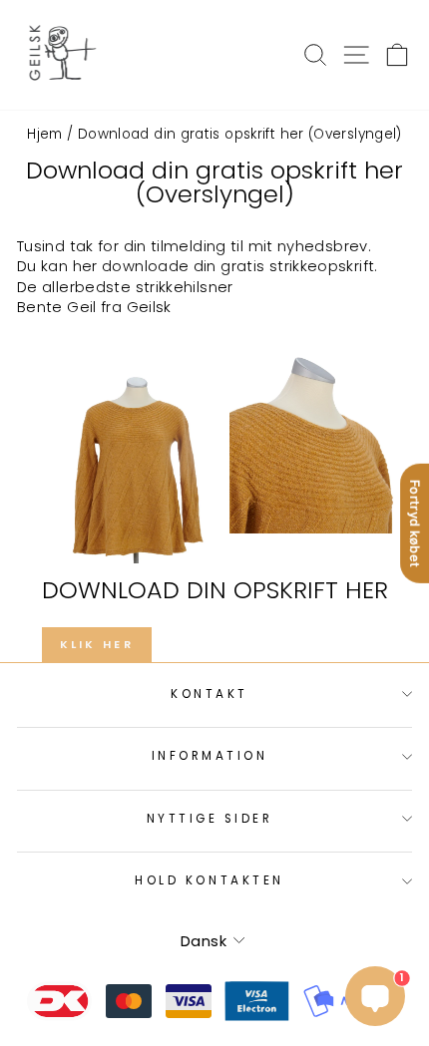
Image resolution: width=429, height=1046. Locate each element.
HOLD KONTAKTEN (209, 880)
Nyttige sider (210, 819)
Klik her (97, 644)
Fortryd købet (415, 522)
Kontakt (209, 694)
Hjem (44, 134)
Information (210, 756)
